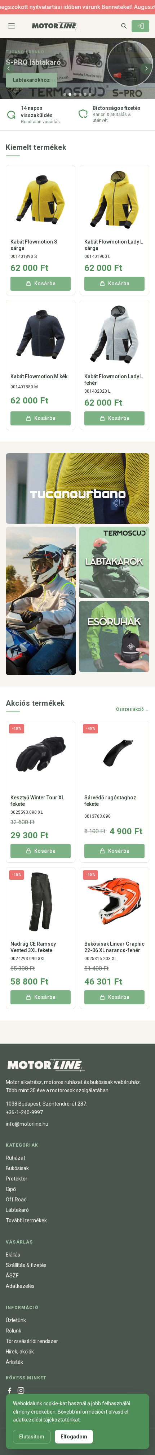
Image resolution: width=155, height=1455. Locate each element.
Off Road (16, 1199)
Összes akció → (132, 709)
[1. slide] (64, 94)
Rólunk (13, 1331)
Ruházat (15, 1158)
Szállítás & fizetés (26, 1265)
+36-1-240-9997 (24, 1112)
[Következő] (146, 68)
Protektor (16, 1179)
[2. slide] (69, 94)
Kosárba (45, 283)
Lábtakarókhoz (31, 80)
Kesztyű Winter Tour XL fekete (37, 801)
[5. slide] (85, 94)
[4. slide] (80, 94)
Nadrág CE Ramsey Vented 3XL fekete (33, 947)
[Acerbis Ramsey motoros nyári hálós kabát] (41, 601)
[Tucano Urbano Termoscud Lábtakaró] (114, 562)
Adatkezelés (20, 1286)
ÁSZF (12, 1275)
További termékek (26, 1220)
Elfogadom (74, 1437)
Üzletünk (16, 1320)
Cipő (11, 1189)
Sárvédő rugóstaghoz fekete (110, 801)
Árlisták (14, 1362)
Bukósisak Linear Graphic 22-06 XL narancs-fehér (114, 947)
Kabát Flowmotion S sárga (33, 245)
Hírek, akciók (20, 1351)
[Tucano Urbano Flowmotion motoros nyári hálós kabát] (77, 488)
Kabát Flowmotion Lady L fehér (113, 380)
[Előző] (8, 68)
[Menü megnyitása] (11, 26)
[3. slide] (75, 94)
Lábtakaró (17, 1210)
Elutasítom (31, 1437)
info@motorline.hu (27, 1124)
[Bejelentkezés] (140, 26)
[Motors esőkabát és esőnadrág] (114, 636)
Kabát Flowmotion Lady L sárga (113, 245)
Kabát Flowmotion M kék (38, 376)
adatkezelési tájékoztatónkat (46, 1420)
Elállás (13, 1255)
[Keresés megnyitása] (124, 26)
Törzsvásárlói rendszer (32, 1341)
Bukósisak (17, 1168)
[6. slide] (90, 94)
